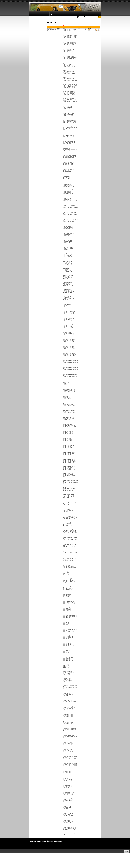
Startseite (32, 18)
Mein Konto (75, 1)
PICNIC (46, 18)
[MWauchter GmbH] (65, 7)
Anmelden (82, 1)
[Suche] (99, 17)
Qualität (53, 14)
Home (31, 14)
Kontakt (60, 14)
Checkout (98, 1)
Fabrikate (37, 18)
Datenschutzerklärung (89, 851)
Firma (37, 14)
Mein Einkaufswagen (90, 1)
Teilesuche (45, 14)
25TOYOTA (41, 18)
